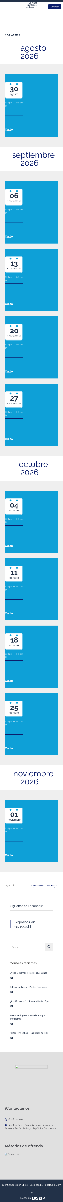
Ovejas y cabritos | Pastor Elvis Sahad (28, 973)
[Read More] (14, 112)
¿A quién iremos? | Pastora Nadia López (30, 1001)
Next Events (52, 886)
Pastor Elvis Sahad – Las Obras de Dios (29, 1033)
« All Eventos (12, 34)
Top (31, 1192)
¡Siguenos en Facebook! (26, 906)
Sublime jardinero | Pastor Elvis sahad (28, 987)
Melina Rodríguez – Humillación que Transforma (27, 1017)
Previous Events (37, 886)
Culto (9, 129)
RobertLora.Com (52, 1185)
